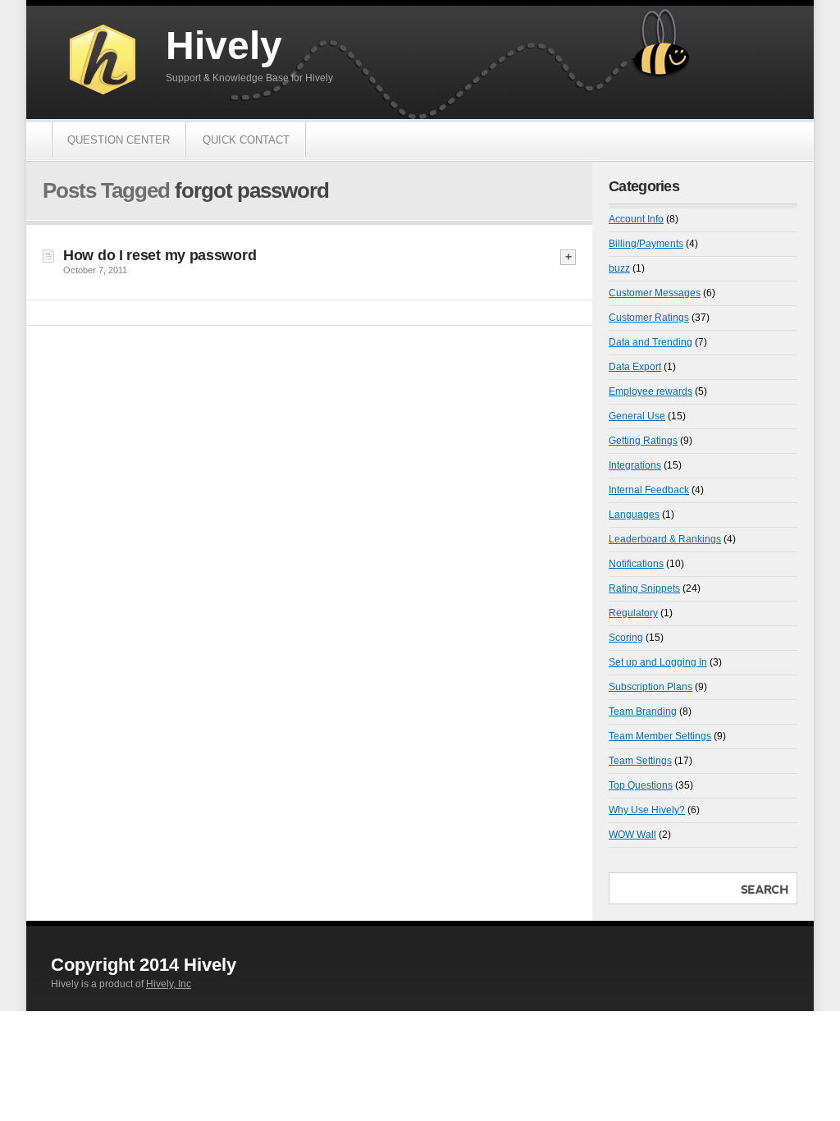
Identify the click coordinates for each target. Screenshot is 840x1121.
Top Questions (641, 785)
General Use (637, 416)
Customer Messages (655, 293)
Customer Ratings (649, 317)
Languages (634, 514)
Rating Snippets (644, 588)
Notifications (636, 564)
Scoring (626, 637)
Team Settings (640, 760)
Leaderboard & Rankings (665, 539)
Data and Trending (650, 342)
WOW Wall (632, 834)
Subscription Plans (650, 687)
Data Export (635, 367)
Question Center (118, 140)
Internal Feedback (649, 490)
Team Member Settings (660, 736)
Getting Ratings (643, 440)
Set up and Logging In (658, 662)
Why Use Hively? (647, 810)
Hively (224, 45)
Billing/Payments (646, 243)
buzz (619, 268)
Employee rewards (650, 391)
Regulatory (633, 613)
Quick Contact (246, 140)
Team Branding (643, 711)
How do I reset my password (159, 255)
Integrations (635, 465)
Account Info (636, 219)
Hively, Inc (168, 984)
